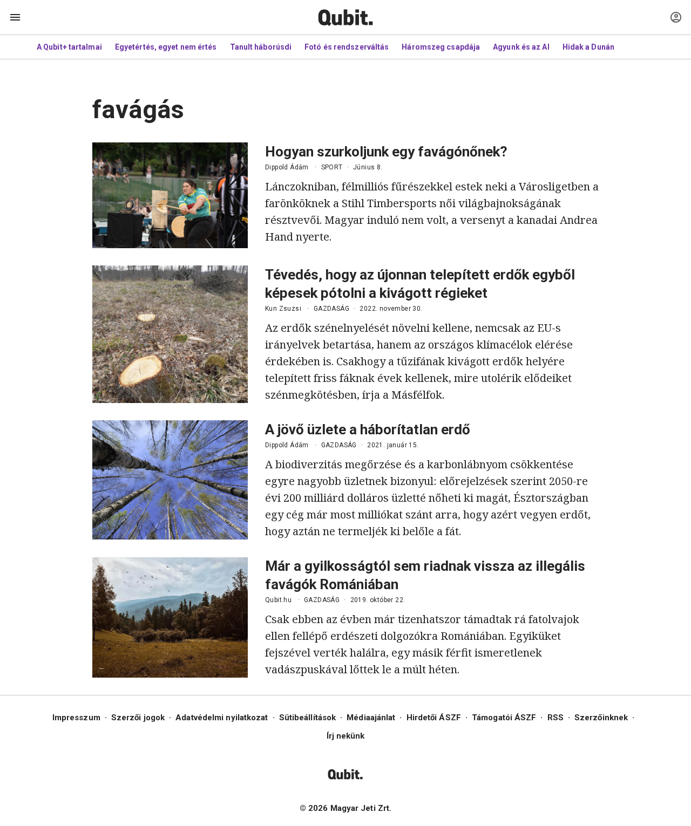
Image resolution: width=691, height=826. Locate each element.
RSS (555, 717)
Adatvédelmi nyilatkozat (221, 717)
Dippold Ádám (287, 167)
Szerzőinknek (601, 717)
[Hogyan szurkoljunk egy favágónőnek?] (170, 195)
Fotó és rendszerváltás (346, 47)
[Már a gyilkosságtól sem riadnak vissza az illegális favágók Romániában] (170, 617)
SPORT (332, 167)
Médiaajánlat (371, 717)
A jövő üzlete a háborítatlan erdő (367, 429)
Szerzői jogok (138, 717)
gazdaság (331, 308)
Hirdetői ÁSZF (434, 717)
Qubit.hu (278, 600)
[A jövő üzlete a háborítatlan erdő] (170, 480)
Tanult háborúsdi (261, 47)
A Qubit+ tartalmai (69, 47)
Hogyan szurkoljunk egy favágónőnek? (386, 152)
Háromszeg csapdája (441, 47)
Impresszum (76, 717)
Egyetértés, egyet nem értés (166, 47)
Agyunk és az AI (521, 47)
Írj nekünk (346, 736)
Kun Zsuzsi (283, 308)
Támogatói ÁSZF (504, 717)
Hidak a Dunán (588, 47)
